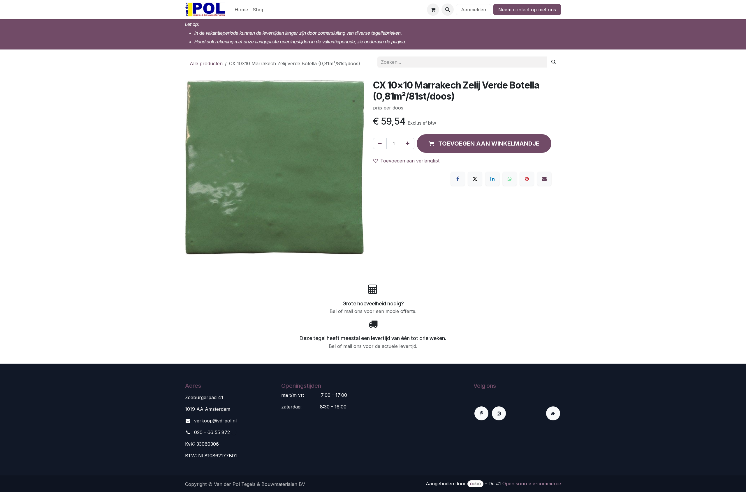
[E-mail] (544, 179)
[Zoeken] (553, 62)
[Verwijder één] (380, 143)
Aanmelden (473, 10)
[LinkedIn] (492, 179)
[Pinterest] (527, 179)
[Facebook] (458, 179)
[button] (447, 9)
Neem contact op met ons (527, 10)
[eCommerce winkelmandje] (433, 9)
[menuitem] (241, 9)
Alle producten (206, 63)
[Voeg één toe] (407, 143)
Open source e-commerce (531, 483)
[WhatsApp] (510, 179)
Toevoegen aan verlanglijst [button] (409, 161)
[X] (475, 179)
